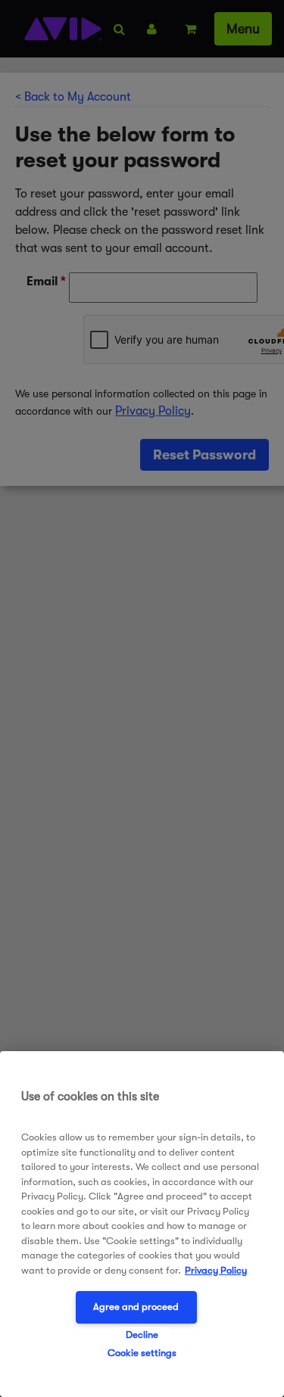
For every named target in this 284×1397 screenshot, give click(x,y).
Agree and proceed (136, 1306)
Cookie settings (142, 1352)
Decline (142, 1334)
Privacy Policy (216, 1270)
